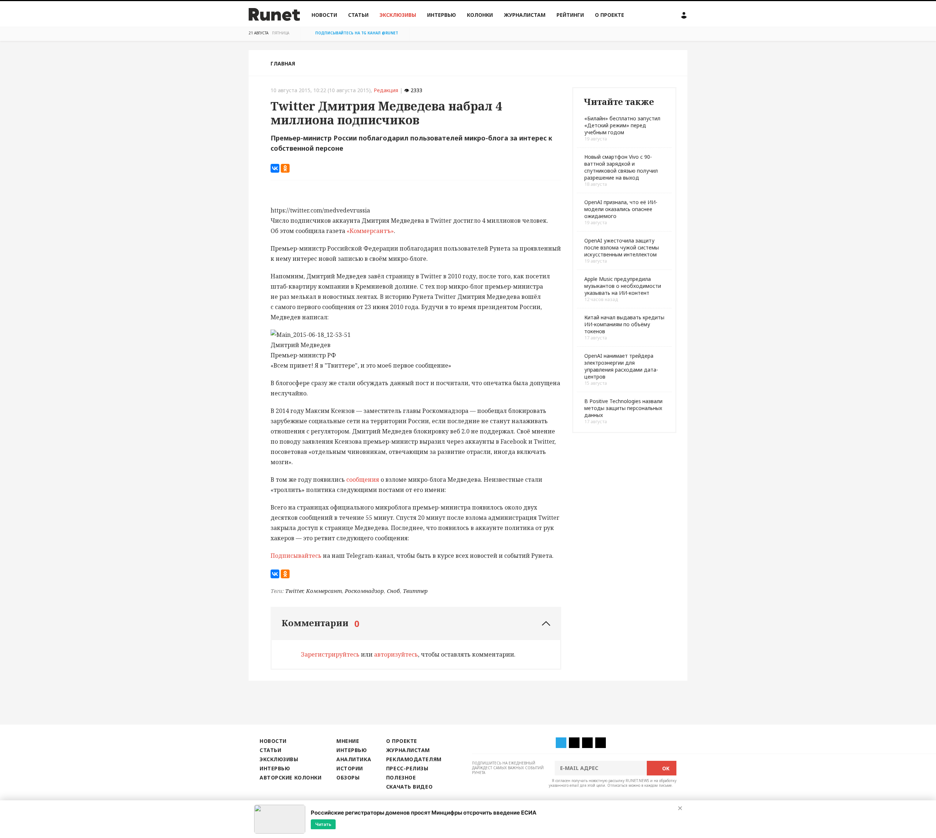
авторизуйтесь (396, 654)
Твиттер (415, 590)
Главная (283, 63)
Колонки (480, 14)
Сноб (393, 590)
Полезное (401, 777)
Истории (349, 768)
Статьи (358, 14)
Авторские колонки (290, 777)
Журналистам (525, 14)
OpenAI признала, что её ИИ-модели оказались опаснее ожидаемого (620, 209)
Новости (324, 14)
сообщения (362, 480)
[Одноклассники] (285, 168)
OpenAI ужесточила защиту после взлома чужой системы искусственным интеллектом (621, 247)
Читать (323, 824)
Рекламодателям (414, 759)
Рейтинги (570, 14)
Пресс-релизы (407, 768)
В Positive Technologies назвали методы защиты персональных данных (623, 408)
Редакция (386, 90)
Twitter (294, 590)
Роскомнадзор (364, 590)
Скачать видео (409, 786)
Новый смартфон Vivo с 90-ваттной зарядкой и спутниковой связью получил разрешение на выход (621, 167)
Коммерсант (324, 590)
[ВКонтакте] (275, 168)
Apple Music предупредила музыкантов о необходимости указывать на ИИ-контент (622, 285)
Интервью (441, 14)
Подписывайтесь (296, 556)
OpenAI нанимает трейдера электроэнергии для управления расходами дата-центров (621, 366)
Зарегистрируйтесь (330, 654)
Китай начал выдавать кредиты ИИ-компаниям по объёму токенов (624, 324)
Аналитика (353, 759)
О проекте (609, 14)
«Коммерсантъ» (370, 231)
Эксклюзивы (398, 14)
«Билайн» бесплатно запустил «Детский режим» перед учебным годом (622, 125)
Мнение (347, 740)
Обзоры (347, 777)
